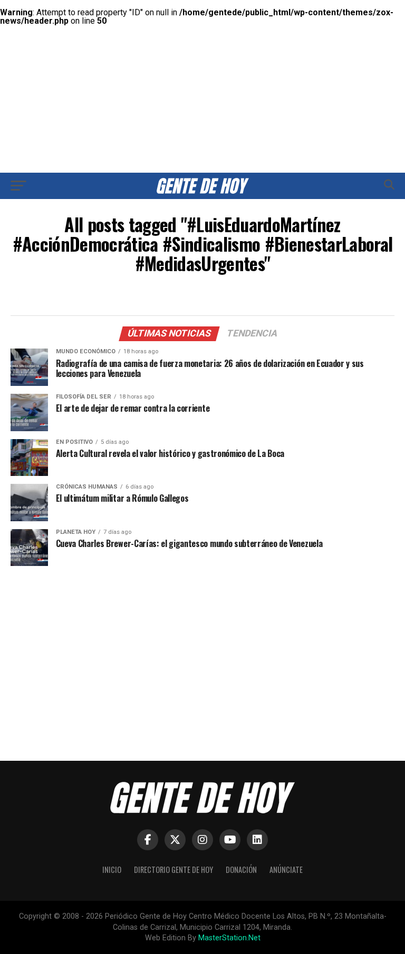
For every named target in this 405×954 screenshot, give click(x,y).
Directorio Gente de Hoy (173, 869)
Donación (241, 869)
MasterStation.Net (229, 937)
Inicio (111, 869)
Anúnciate (286, 869)
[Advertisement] (202, 73)
